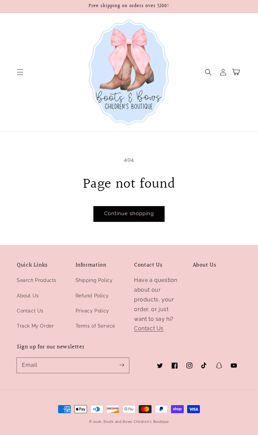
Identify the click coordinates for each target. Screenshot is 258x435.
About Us (28, 295)
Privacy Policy (92, 310)
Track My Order (35, 326)
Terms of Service (96, 326)
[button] (20, 72)
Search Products (36, 280)
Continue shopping (129, 213)
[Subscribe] (121, 365)
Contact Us (30, 310)
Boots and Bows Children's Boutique (136, 422)
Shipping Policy (94, 280)
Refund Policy (92, 295)
